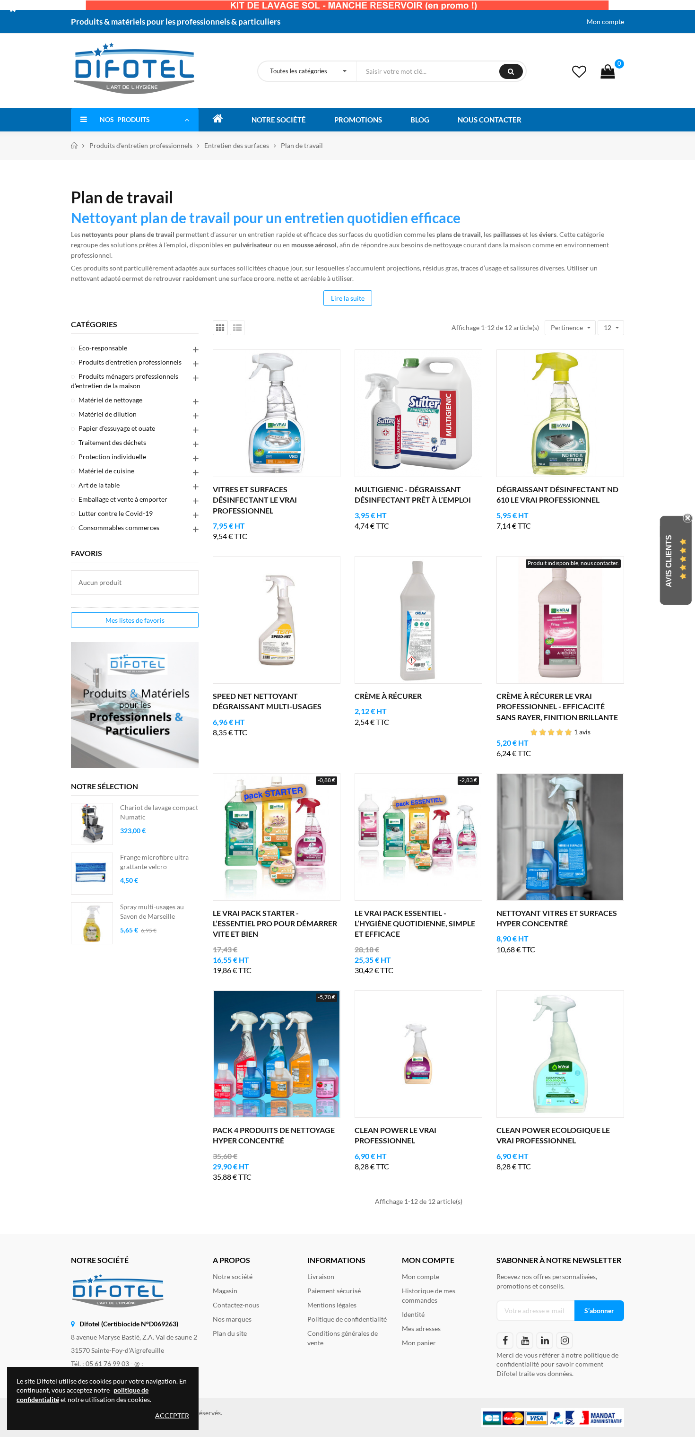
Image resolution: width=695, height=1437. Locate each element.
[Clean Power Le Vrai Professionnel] (418, 1054)
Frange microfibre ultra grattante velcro (154, 862)
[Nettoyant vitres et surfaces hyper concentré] (560, 837)
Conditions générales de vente (342, 1338)
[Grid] (220, 327)
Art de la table (99, 485)
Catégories (94, 324)
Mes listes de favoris (135, 620)
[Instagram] (564, 1340)
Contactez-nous (236, 1305)
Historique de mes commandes (428, 1295)
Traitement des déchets (112, 442)
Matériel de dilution (107, 414)
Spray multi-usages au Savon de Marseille (152, 911)
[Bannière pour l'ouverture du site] (347, 4)
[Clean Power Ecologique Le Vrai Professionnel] (560, 1054)
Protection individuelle (112, 457)
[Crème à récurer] (418, 620)
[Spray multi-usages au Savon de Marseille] (92, 923)
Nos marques (232, 1319)
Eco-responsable (102, 348)
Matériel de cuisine (106, 471)
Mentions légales (331, 1305)
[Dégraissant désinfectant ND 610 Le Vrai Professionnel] (560, 413)
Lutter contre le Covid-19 (115, 513)
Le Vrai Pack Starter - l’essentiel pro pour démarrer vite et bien (275, 923)
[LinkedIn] (544, 1340)
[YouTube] (524, 1340)
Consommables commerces (118, 527)
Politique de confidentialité (347, 1319)
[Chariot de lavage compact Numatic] (92, 824)
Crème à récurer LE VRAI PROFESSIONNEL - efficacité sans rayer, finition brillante (557, 706)
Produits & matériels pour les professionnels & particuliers (175, 21)
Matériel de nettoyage (110, 400)
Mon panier (419, 1343)
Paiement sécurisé (334, 1291)
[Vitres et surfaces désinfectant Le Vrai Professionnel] (276, 413)
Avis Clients (669, 560)
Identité (413, 1314)
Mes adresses (421, 1328)
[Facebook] (504, 1340)
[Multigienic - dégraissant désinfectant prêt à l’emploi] (418, 413)
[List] (237, 327)
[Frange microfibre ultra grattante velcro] (92, 873)
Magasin (225, 1291)
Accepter (172, 1415)
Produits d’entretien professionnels (130, 362)
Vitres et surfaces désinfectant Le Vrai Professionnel (255, 500)
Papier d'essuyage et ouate (116, 428)
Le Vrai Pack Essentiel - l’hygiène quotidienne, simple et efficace (415, 923)
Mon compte (605, 21)
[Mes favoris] (579, 71)
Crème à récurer (388, 695)
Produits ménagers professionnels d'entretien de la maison (124, 381)
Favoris (86, 553)
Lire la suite (348, 298)
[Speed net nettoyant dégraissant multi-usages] (276, 620)
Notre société (232, 1276)
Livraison (320, 1276)
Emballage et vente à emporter (122, 499)
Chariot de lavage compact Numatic (159, 812)
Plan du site (230, 1333)
